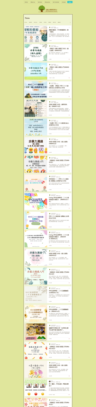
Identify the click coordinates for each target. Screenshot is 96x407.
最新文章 (54, 22)
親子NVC (45, 22)
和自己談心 (35, 22)
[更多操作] (69, 27)
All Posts (25, 22)
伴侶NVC (40, 22)
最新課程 (30, 22)
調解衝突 (59, 22)
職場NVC (49, 22)
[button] (70, 22)
